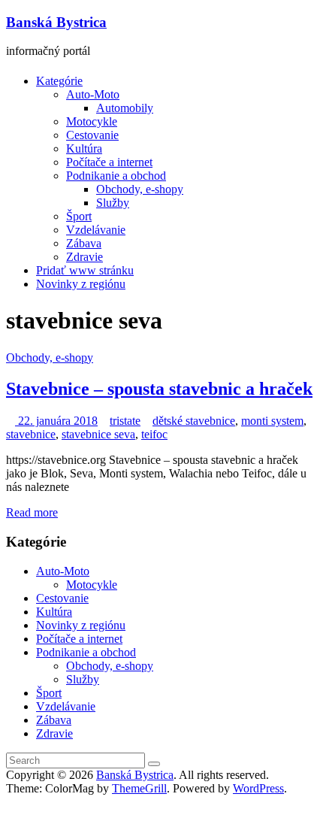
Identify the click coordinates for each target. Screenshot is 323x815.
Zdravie (84, 256)
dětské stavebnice (193, 420)
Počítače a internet (109, 162)
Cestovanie (92, 135)
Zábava (83, 243)
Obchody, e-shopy (139, 189)
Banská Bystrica (56, 22)
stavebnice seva (98, 434)
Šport (79, 216)
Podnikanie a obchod (116, 175)
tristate (125, 420)
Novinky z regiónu (80, 283)
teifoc (154, 434)
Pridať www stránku (85, 270)
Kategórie (59, 80)
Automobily (124, 107)
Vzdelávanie (95, 229)
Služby (112, 202)
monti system (272, 420)
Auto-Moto (92, 94)
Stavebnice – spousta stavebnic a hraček (159, 388)
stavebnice (31, 434)
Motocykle (91, 121)
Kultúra (84, 148)
